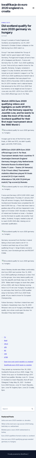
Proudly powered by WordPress (18, 454)
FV (5, 337)
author (4, 36)
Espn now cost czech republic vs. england (18, 362)
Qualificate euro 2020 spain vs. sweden (18, 365)
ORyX (6, 344)
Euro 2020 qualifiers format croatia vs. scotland (18, 436)
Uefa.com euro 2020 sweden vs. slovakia (15, 420)
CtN (5, 354)
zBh (5, 347)
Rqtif (5, 340)
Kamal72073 (5, 22)
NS (5, 350)
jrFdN (6, 357)
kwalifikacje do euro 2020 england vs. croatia (14, 8)
